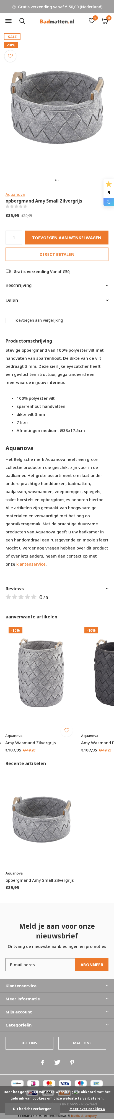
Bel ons (29, 1042)
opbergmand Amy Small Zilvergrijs (40, 880)
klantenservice (31, 564)
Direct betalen (57, 254)
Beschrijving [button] (19, 285)
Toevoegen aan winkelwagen (67, 237)
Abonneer (92, 964)
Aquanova (15, 194)
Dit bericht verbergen (32, 1108)
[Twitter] (57, 1062)
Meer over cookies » (87, 1108)
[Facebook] (42, 1062)
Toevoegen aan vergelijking (38, 320)
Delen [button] (12, 300)
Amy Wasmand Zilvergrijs (30, 742)
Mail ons (82, 1042)
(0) (30, 206)
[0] (104, 21)
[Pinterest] (72, 1062)
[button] (8, 21)
